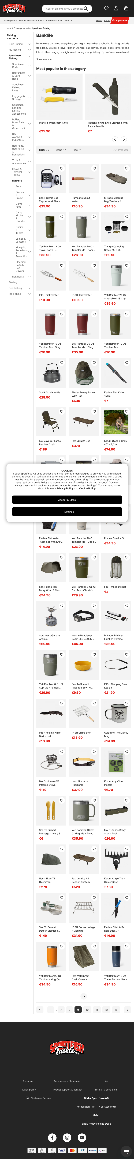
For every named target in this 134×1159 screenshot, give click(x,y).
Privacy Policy (65, 488)
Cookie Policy (87, 488)
